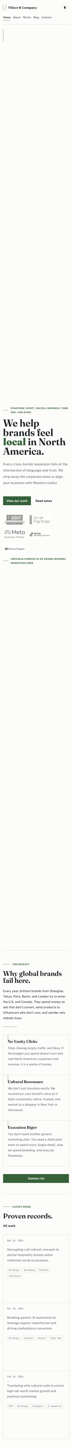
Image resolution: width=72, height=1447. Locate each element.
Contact (46, 17)
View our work (17, 501)
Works (27, 17)
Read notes (44, 501)
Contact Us (36, 1178)
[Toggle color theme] (65, 7)
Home (7, 17)
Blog (36, 17)
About (17, 17)
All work (9, 1226)
